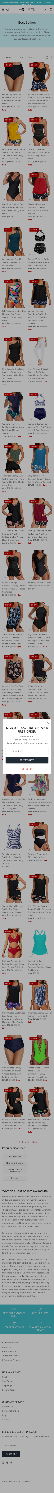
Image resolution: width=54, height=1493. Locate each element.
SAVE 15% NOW (27, 760)
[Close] (48, 723)
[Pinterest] (27, 769)
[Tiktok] (31, 769)
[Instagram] (23, 769)
